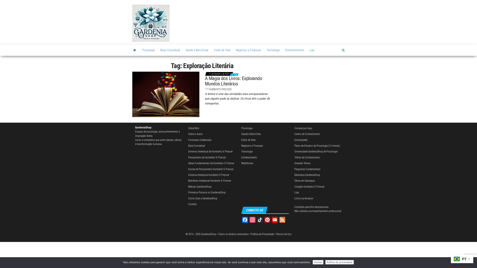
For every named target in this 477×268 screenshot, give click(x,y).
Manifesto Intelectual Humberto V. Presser (209, 180)
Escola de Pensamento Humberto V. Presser (210, 169)
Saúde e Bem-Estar (197, 50)
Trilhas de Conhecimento (307, 157)
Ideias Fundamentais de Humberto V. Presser (211, 163)
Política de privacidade (340, 262)
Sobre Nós (193, 128)
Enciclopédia (300, 139)
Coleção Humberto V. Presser (309, 186)
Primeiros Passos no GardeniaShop (207, 192)
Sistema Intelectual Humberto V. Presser (208, 174)
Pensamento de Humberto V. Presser (207, 157)
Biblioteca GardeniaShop (307, 174)
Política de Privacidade (262, 234)
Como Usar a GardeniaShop (202, 198)
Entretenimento (294, 50)
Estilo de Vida (222, 50)
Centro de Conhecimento (307, 134)
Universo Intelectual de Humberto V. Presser (210, 151)
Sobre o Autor (195, 134)
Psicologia (149, 50)
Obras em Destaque (304, 180)
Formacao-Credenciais (200, 139)
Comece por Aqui (303, 128)
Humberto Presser (220, 89)
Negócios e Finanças (248, 50)
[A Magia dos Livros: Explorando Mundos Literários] (165, 93)
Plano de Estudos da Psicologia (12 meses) (317, 145)
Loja (311, 50)
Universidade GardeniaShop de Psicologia (316, 151)
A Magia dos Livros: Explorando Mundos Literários (233, 81)
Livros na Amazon (303, 198)
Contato (192, 204)
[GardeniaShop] (134, 50)
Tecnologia (273, 50)
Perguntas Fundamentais (307, 169)
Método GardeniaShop (199, 186)
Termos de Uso (284, 234)
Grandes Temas (302, 163)
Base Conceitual (170, 50)
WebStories (247, 163)
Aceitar (318, 262)
